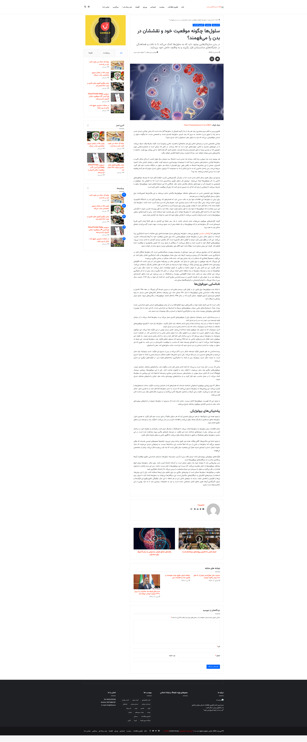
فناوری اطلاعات (173, 7)
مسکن (136, 716)
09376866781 (111, 702)
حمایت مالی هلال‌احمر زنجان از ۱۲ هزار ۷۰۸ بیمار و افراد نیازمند (207, 576)
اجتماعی (153, 7)
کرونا (135, 720)
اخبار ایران (135, 700)
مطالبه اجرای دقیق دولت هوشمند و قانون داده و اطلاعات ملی (177, 576)
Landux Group (174, 731)
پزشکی (208, 25)
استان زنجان (134, 704)
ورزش (145, 7)
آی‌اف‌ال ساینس (204, 233)
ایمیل (217, 655)
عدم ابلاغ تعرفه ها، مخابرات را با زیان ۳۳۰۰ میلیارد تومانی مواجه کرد (147, 592)
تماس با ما (106, 7)
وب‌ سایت (172, 655)
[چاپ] (212, 59)
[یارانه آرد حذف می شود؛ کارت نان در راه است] (117, 65)
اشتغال (125, 704)
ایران (149, 708)
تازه (121, 53)
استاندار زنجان (146, 704)
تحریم (142, 708)
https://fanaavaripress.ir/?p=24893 (197, 125)
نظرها (91, 53)
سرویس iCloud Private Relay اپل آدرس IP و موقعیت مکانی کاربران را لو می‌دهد (98, 96)
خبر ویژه (128, 708)
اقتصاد (137, 7)
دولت (148, 712)
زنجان (130, 712)
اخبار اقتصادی (146, 700)
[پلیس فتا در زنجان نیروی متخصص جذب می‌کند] (117, 75)
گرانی (129, 720)
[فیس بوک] (202, 509)
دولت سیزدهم (139, 712)
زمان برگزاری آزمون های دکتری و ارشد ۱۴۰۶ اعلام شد (98, 84)
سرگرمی (116, 7)
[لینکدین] (197, 509)
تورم (136, 708)
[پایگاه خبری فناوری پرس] (215, 7)
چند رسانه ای (127, 7)
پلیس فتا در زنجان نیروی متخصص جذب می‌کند (100, 73)
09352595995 (111, 699)
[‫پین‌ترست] (194, 509)
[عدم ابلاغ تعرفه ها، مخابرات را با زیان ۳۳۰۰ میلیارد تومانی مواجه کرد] (147, 581)
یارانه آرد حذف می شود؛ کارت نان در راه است (99, 63)
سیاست (161, 7)
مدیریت (201, 505)
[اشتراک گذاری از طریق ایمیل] (217, 59)
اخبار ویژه (211, 20)
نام (218, 646)
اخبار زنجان (125, 700)
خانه (182, 7)
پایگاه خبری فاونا (145, 720)
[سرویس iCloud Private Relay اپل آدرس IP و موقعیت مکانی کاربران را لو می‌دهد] (117, 97)
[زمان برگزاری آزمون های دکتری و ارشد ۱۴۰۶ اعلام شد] (117, 86)
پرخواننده (106, 53)
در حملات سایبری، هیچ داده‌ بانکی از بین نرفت (99, 106)
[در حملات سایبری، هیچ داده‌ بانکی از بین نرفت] (117, 108)
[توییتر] (199, 509)
